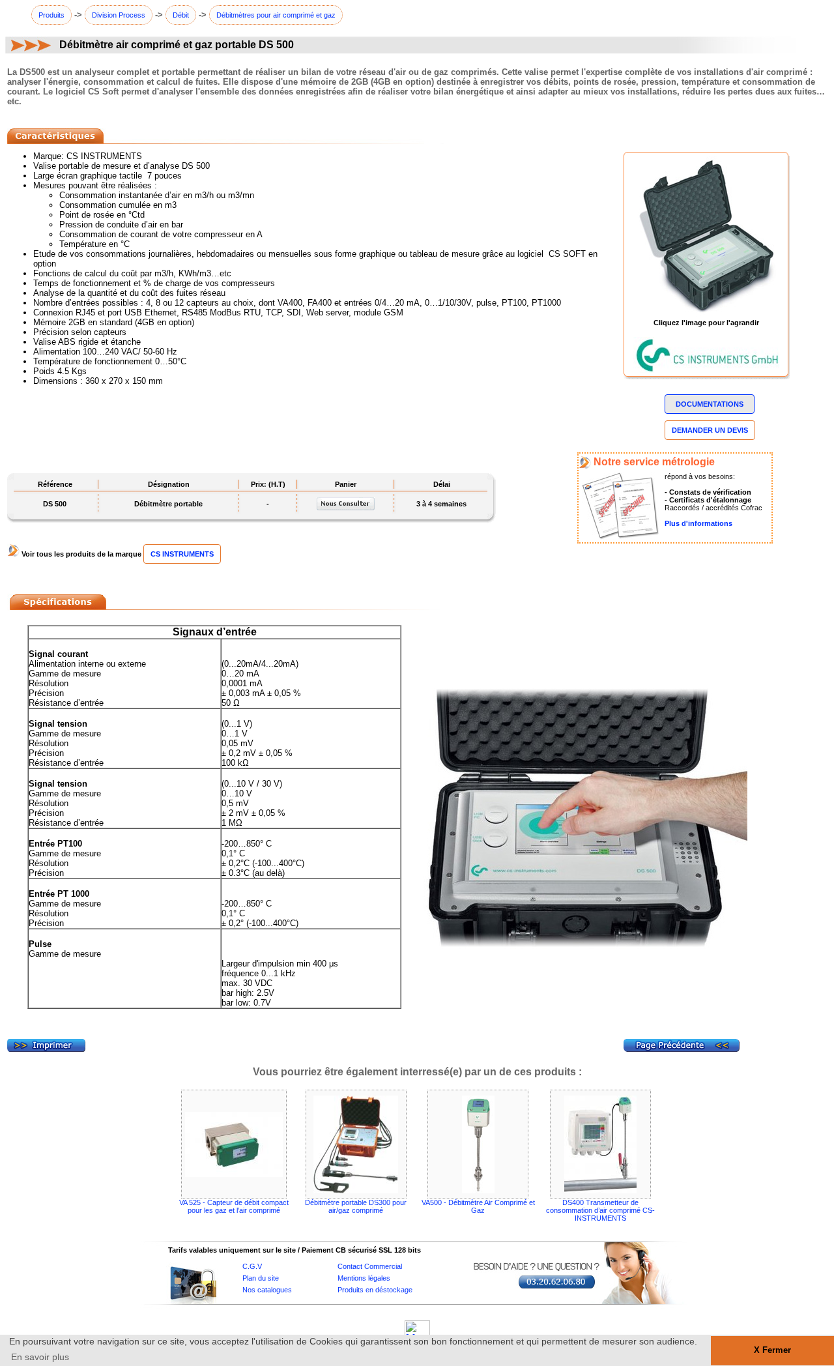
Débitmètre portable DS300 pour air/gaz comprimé (356, 1206)
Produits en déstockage (375, 1290)
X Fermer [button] (772, 1350)
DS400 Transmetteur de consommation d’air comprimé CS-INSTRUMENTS (600, 1210)
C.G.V (252, 1266)
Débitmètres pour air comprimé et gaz (276, 15)
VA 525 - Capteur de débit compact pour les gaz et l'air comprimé (234, 1206)
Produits (51, 15)
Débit (181, 15)
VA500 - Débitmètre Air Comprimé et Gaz (478, 1206)
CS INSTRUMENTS (182, 554)
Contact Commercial (370, 1266)
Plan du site (260, 1278)
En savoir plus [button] (40, 1357)
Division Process (118, 15)
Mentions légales (364, 1278)
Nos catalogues (267, 1290)
